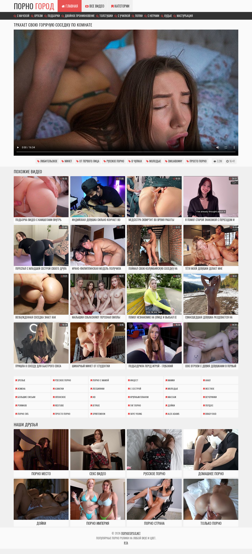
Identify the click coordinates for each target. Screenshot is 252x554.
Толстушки (106, 16)
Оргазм (38, 16)
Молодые (155, 161)
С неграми (153, 16)
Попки (138, 16)
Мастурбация (184, 16)
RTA (126, 543)
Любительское (48, 161)
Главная (71, 6)
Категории (121, 6)
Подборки (53, 16)
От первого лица (89, 161)
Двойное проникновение (79, 16)
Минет (68, 161)
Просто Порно (198, 161)
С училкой (123, 16)
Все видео (96, 6)
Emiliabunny (174, 161)
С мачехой (22, 16)
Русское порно (115, 161)
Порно (34, 6)
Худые (168, 16)
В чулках (136, 161)
